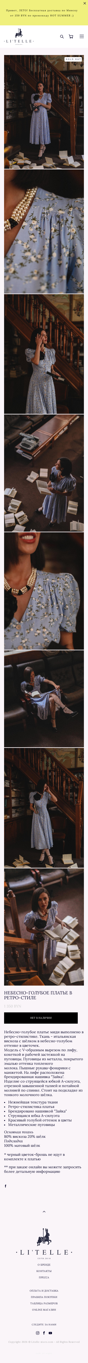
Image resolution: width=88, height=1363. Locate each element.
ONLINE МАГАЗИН (44, 1309)
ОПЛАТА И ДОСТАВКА (44, 1290)
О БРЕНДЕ (44, 1264)
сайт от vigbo (44, 1353)
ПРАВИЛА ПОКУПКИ (44, 1297)
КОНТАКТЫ (44, 1271)
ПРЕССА (44, 1277)
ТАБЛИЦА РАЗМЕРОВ (44, 1303)
